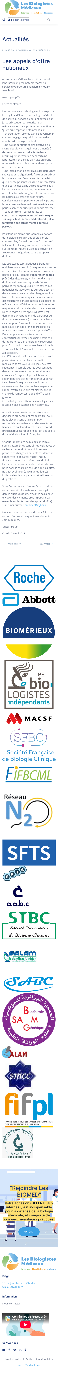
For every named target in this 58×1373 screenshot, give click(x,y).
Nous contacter (11, 1303)
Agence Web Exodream (29, 1365)
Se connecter (20, 20)
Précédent (14, 544)
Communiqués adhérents (34, 50)
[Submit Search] (48, 19)
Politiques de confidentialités (39, 1359)
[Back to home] (29, 8)
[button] (54, 20)
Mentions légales (13, 1359)
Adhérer (29, 1232)
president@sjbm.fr (35, 505)
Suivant (45, 544)
